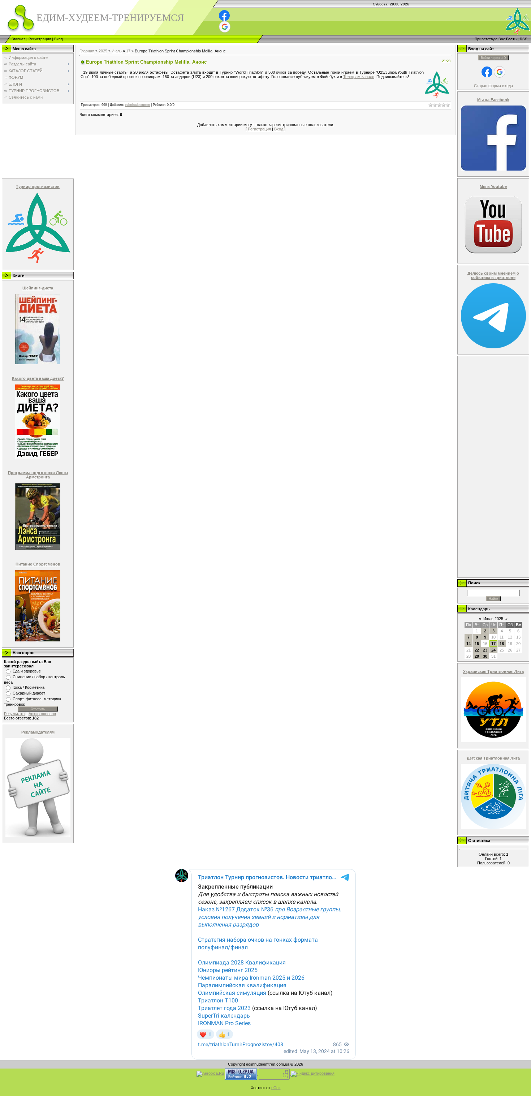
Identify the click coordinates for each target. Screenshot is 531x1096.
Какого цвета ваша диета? (38, 378)
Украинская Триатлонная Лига (493, 671)
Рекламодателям (38, 732)
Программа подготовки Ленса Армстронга (38, 474)
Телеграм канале (358, 76)
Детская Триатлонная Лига (493, 758)
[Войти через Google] (224, 27)
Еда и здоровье (27, 671)
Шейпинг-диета (37, 288)
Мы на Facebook (493, 100)
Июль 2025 (493, 618)
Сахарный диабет (29, 693)
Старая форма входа (493, 85)
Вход (58, 39)
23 (485, 650)
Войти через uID (493, 58)
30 (485, 656)
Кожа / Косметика (28, 687)
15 (477, 643)
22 (477, 650)
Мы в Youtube (493, 186)
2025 (103, 51)
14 (468, 643)
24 (493, 650)
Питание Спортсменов (38, 564)
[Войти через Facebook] (224, 15)
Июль (117, 51)
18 (502, 643)
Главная (18, 39)
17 (128, 51)
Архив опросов (42, 714)
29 (477, 656)
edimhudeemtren (137, 105)
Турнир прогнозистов (38, 186)
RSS (523, 39)
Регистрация (40, 39)
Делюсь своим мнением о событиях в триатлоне (493, 275)
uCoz (276, 1088)
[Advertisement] (37, 141)
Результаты (14, 714)
